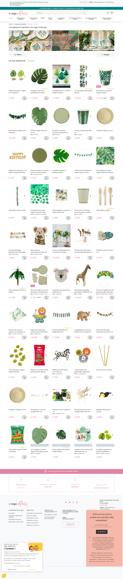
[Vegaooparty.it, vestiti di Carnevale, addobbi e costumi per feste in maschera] (18, 12)
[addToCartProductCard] (24, 98)
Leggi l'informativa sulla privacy (12, 563)
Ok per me (32, 569)
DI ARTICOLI (21, 488)
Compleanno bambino (20, 24)
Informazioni (16, 5)
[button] (4, 575)
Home (11, 24)
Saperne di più (12, 569)
